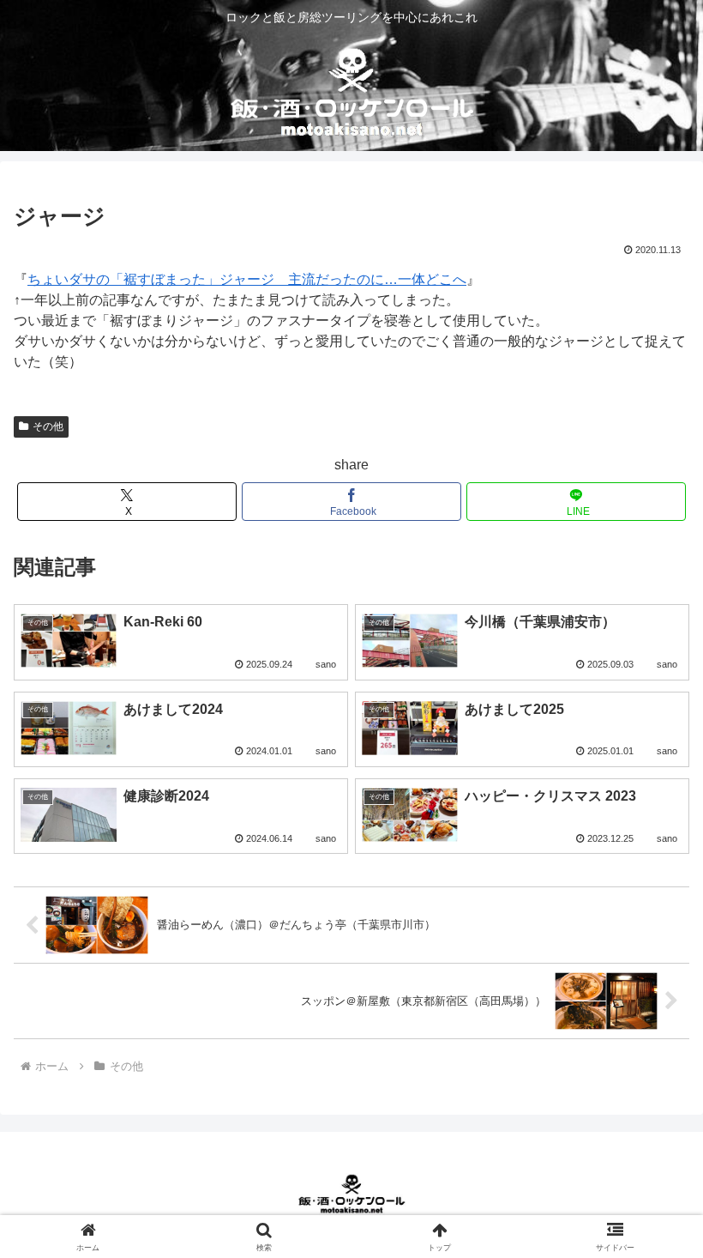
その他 (48, 426)
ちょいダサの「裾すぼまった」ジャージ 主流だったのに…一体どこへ (246, 279)
